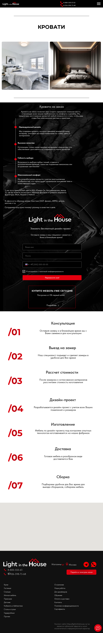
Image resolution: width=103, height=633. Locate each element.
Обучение (58, 595)
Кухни (6, 584)
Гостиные (7, 588)
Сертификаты (59, 609)
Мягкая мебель (10, 595)
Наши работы (59, 588)
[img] (86, 564)
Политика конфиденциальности (66, 606)
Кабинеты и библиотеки (13, 606)
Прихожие (8, 599)
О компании (59, 584)
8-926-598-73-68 (69, 5)
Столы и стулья (10, 609)
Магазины (56, 564)
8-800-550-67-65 (69, 3)
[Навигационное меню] (98, 4)
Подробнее (51, 305)
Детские (7, 602)
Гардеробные (9, 613)
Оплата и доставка (61, 599)
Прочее (7, 616)
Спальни (7, 592)
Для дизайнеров (60, 592)
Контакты (58, 602)
